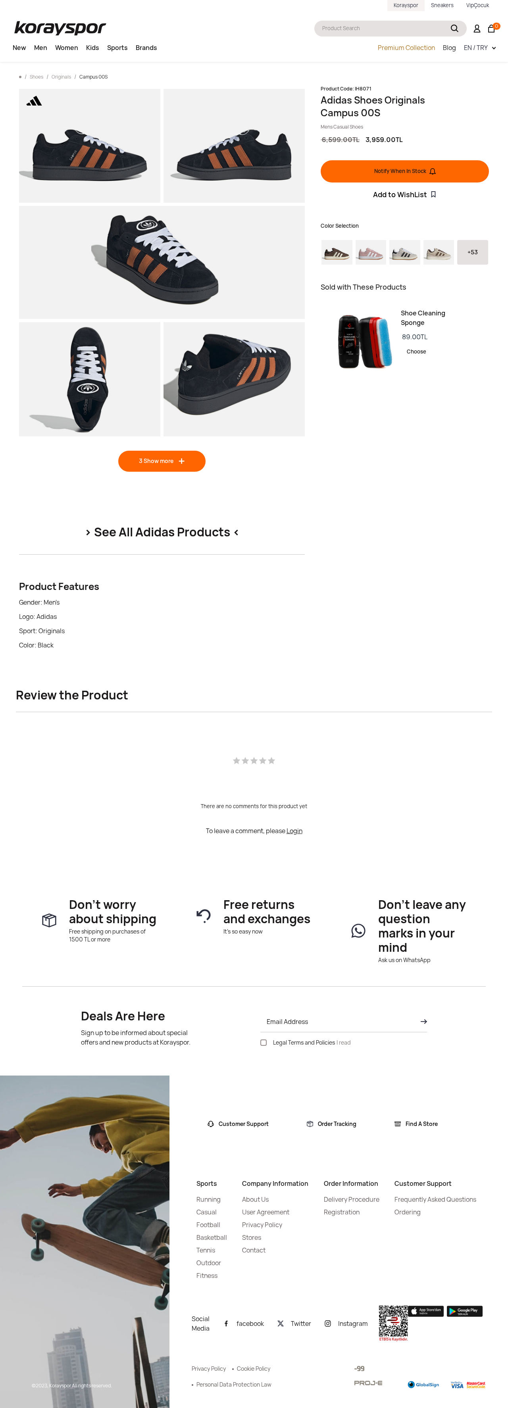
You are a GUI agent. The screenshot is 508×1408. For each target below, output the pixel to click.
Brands (146, 47)
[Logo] (60, 28)
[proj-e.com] (368, 1383)
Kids (92, 47)
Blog (449, 47)
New (19, 47)
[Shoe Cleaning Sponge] (360, 342)
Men (40, 47)
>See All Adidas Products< (162, 532)
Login (294, 830)
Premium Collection (406, 47)
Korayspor (406, 5)
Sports (117, 47)
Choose (416, 351)
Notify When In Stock (400, 171)
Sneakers (442, 5)
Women (66, 47)
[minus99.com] (359, 1368)
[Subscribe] (421, 1022)
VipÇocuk (477, 5)
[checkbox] (263, 1042)
